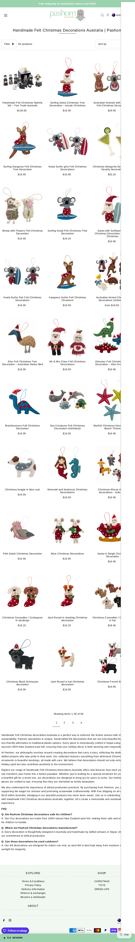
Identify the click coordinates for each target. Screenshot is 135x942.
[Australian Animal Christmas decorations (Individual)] (112, 272)
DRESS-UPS (102, 889)
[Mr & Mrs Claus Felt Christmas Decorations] (67, 336)
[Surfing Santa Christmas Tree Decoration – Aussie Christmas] (67, 77)
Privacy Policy (33, 885)
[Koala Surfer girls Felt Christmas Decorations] (67, 141)
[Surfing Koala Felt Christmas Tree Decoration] (67, 206)
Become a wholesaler (33, 897)
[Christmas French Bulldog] (112, 657)
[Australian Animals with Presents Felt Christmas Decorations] (112, 77)
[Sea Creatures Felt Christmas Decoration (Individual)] (67, 400)
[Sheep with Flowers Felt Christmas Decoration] (22, 206)
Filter (7, 44)
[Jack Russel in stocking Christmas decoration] (67, 592)
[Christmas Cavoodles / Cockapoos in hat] (112, 592)
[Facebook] (4, 920)
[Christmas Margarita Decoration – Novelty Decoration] (112, 141)
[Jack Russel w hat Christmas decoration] (67, 657)
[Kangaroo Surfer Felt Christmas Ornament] (67, 272)
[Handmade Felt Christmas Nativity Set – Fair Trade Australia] (22, 77)
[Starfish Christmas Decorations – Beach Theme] (112, 400)
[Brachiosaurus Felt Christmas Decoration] (22, 400)
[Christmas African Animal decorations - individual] (112, 464)
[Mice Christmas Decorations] (67, 529)
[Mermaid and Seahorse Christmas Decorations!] (67, 464)
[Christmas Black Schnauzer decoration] (22, 657)
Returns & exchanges (33, 893)
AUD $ (120, 15)
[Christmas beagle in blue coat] (22, 464)
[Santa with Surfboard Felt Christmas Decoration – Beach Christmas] (112, 206)
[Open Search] (102, 15)
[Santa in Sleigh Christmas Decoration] (112, 529)
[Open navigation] (25, 15)
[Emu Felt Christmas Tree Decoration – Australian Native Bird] (22, 336)
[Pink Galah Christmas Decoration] (22, 529)
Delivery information (33, 889)
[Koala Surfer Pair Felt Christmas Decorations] (22, 272)
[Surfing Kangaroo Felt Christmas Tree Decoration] (22, 141)
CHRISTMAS (101, 881)
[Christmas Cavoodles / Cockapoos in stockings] (22, 592)
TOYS (101, 885)
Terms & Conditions (33, 881)
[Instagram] (10, 920)
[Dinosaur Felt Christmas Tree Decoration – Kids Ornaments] (112, 336)
